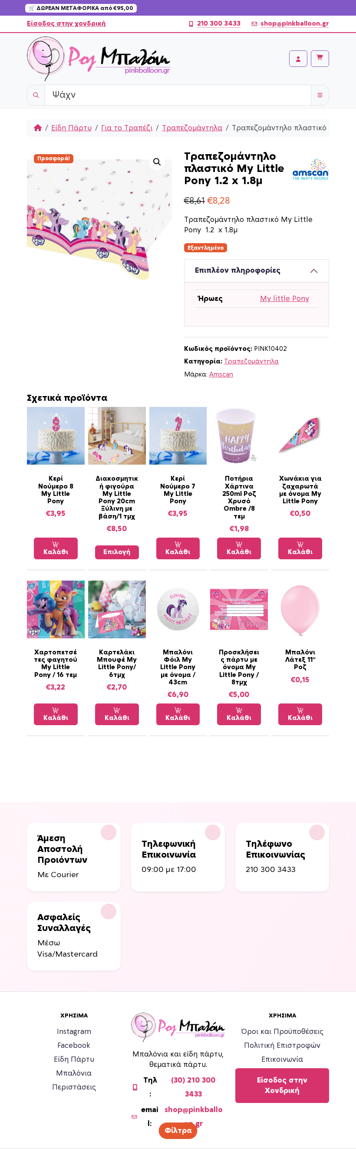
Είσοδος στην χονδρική (66, 23)
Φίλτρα (178, 1130)
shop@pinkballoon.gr (294, 23)
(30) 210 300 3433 (193, 1087)
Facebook (73, 1045)
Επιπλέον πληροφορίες (237, 270)
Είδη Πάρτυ (71, 128)
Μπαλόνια (74, 1073)
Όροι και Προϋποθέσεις (282, 1031)
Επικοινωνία (282, 1059)
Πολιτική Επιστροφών (282, 1045)
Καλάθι (55, 552)
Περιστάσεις (74, 1087)
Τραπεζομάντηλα (192, 128)
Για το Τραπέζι (126, 128)
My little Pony (284, 298)
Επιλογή (116, 552)
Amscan (221, 374)
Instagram (74, 1031)
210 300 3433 (219, 23)
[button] (157, 162)
